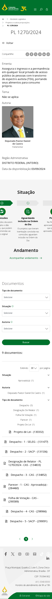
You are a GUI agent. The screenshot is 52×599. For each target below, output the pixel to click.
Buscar (26, 342)
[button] (26, 375)
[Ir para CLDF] (17, 7)
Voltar (9, 43)
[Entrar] (47, 9)
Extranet (25, 595)
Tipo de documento (12, 290)
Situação (26, 306)
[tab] (41, 9)
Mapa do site (43, 595)
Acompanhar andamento (24, 257)
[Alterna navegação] (36, 9)
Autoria (26, 322)
